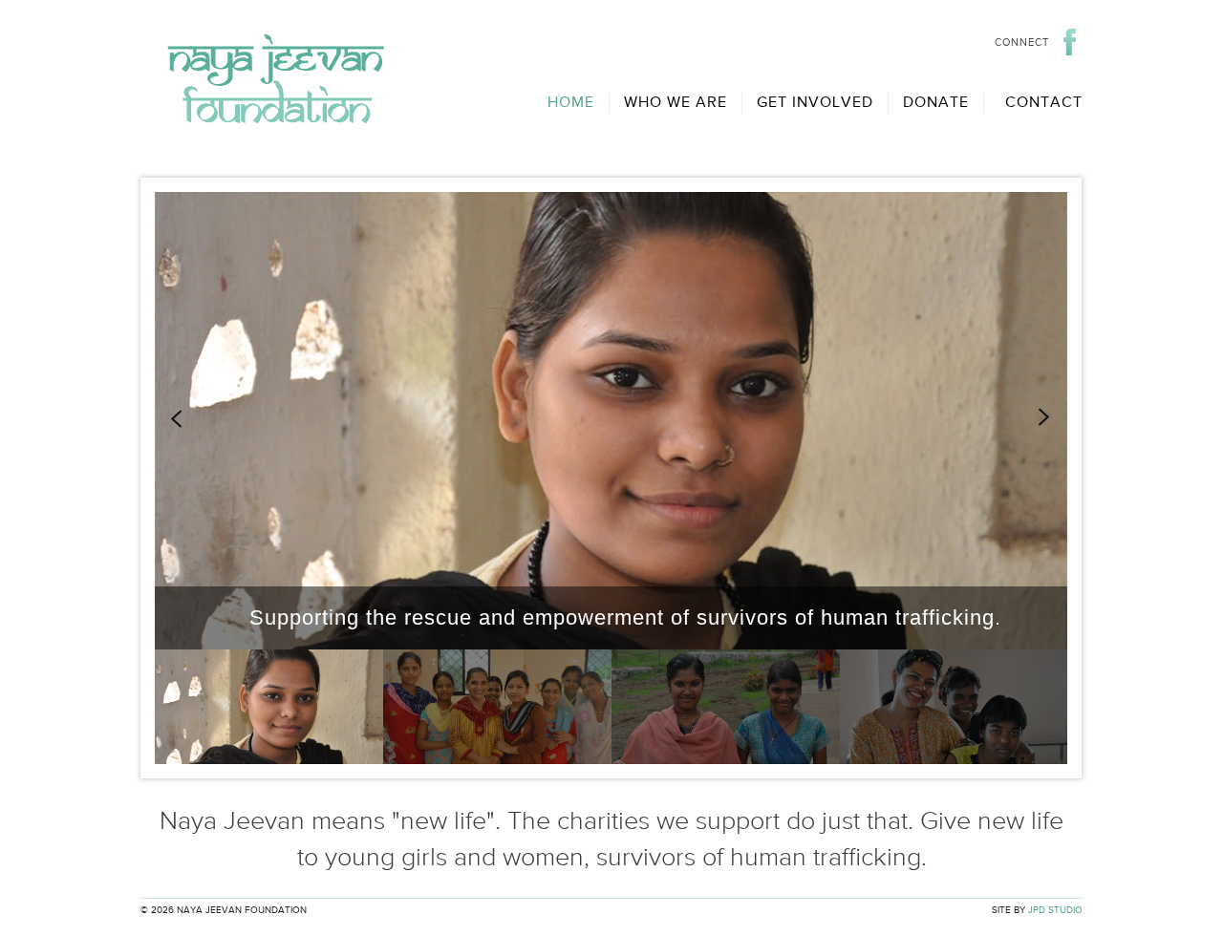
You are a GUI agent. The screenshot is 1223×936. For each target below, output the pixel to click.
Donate (936, 103)
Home (570, 103)
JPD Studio (1055, 910)
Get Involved (815, 103)
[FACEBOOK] (1073, 42)
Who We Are (675, 103)
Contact (1044, 103)
